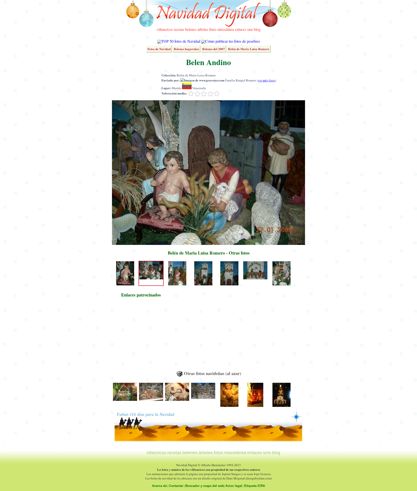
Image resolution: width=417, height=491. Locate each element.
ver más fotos (266, 80)
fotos (212, 29)
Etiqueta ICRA (254, 486)
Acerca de (159, 486)
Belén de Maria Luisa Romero (248, 49)
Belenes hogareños (186, 49)
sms (250, 29)
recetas (179, 29)
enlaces (240, 29)
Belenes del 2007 (213, 49)
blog (257, 29)
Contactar (176, 486)
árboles (202, 29)
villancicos (165, 29)
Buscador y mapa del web (204, 486)
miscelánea (225, 29)
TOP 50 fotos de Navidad (180, 41)
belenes (190, 29)
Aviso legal (233, 486)
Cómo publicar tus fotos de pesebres (232, 41)
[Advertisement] (140, 336)
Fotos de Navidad (159, 49)
